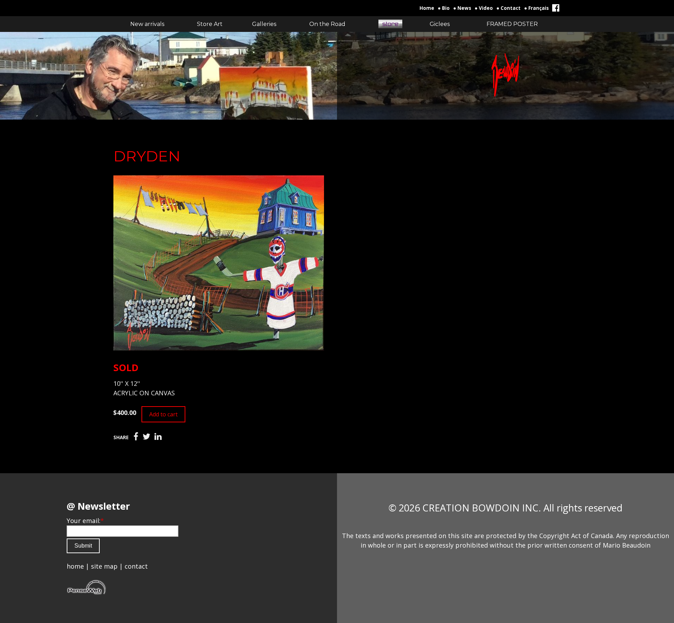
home (75, 566)
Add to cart (163, 414)
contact (136, 566)
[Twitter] (146, 437)
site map (104, 566)
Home (426, 8)
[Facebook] (136, 437)
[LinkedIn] (158, 437)
